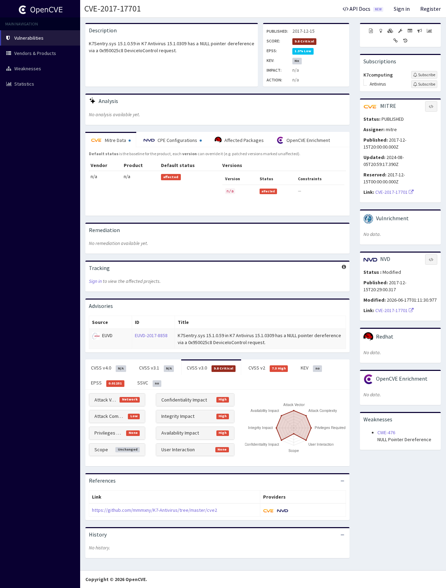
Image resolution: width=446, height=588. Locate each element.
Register (430, 8)
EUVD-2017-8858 (151, 335)
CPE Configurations (177, 140)
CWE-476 (386, 432)
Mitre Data (115, 140)
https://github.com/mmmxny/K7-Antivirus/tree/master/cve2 (154, 510)
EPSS (106, 383)
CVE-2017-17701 (112, 8)
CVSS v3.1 (155, 368)
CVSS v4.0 (107, 368)
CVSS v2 (267, 368)
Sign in (402, 8)
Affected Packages (243, 140)
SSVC (148, 383)
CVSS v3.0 (210, 368)
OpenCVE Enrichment (307, 140)
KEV (310, 368)
